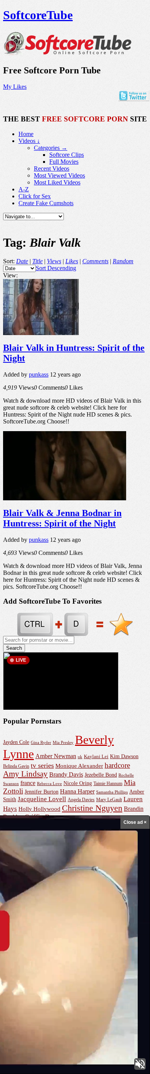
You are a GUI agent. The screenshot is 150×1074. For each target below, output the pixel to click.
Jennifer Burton (41, 791)
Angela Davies (81, 799)
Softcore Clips (66, 154)
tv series (42, 765)
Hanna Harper (77, 791)
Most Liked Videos (57, 182)
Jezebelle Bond (101, 775)
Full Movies (63, 161)
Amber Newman (55, 756)
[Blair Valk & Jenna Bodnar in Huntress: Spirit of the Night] (64, 498)
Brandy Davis (66, 774)
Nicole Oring (77, 783)
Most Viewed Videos (59, 175)
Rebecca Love (49, 783)
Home (25, 134)
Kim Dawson (124, 756)
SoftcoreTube (38, 15)
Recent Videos (51, 168)
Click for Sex (34, 196)
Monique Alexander (79, 766)
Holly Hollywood (39, 809)
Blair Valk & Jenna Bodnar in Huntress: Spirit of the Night (62, 518)
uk (80, 756)
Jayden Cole (16, 742)
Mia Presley (63, 742)
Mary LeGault (109, 799)
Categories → (50, 147)
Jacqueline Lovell (42, 799)
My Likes (15, 86)
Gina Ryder (41, 742)
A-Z (23, 189)
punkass (38, 374)
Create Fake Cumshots (45, 203)
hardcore (117, 765)
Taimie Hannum (107, 783)
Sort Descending (56, 268)
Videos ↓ (29, 141)
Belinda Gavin (16, 766)
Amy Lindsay (25, 774)
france (27, 783)
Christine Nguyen (92, 808)
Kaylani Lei (96, 756)
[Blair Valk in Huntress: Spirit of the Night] (41, 333)
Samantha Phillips (112, 792)
